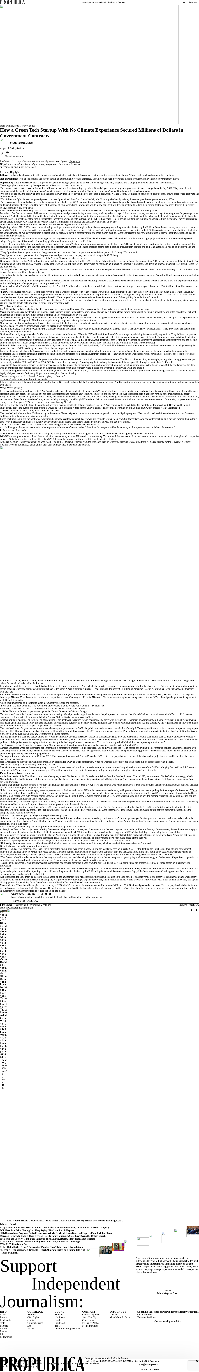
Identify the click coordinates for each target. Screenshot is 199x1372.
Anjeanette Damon (23, 142)
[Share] (2, 153)
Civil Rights (33, 1317)
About (3, 1314)
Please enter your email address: (115, 1360)
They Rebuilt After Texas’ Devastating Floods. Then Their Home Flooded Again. (1, 984)
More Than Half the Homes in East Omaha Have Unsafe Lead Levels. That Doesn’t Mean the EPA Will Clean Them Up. (3, 1000)
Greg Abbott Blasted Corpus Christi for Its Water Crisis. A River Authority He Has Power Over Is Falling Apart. (65, 1220)
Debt (29, 1325)
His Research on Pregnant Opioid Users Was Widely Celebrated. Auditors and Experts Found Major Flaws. (56, 1233)
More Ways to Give (167, 1293)
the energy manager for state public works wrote (143, 818)
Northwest (60, 1317)
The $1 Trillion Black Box (14, 1244)
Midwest (59, 1314)
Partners (4, 1325)
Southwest (60, 1323)
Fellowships (6, 1337)
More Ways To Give (120, 1317)
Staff (2, 1323)
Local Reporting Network (67, 1328)
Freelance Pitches (90, 1323)
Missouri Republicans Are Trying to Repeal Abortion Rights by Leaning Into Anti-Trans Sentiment (43, 1251)
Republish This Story (188, 905)
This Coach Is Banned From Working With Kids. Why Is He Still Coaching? (40, 1241)
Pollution (46, 905)
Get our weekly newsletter (168, 1321)
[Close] (197, 1361)
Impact (3, 1317)
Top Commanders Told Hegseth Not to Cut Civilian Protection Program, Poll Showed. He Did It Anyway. (55, 1227)
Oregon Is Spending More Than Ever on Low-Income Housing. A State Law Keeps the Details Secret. (53, 1236)
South (57, 1320)
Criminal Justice (35, 1323)
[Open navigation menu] (183, 2)
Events (3, 1331)
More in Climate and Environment (16, 907)
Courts (30, 1320)
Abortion (31, 1314)
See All (31, 1328)
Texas (57, 1325)
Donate (193, 2)
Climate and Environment (28, 905)
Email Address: (144, 1314)
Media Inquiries (90, 1325)
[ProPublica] (12, 2)
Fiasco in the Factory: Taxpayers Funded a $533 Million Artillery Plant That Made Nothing (48, 1238)
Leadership (5, 1320)
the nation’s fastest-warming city (70, 188)
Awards (4, 1328)
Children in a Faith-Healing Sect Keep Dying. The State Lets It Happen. (38, 1230)
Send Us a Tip (89, 1317)
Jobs (2, 1334)
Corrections (88, 1320)
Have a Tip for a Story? (25, 901)
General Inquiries (90, 1314)
